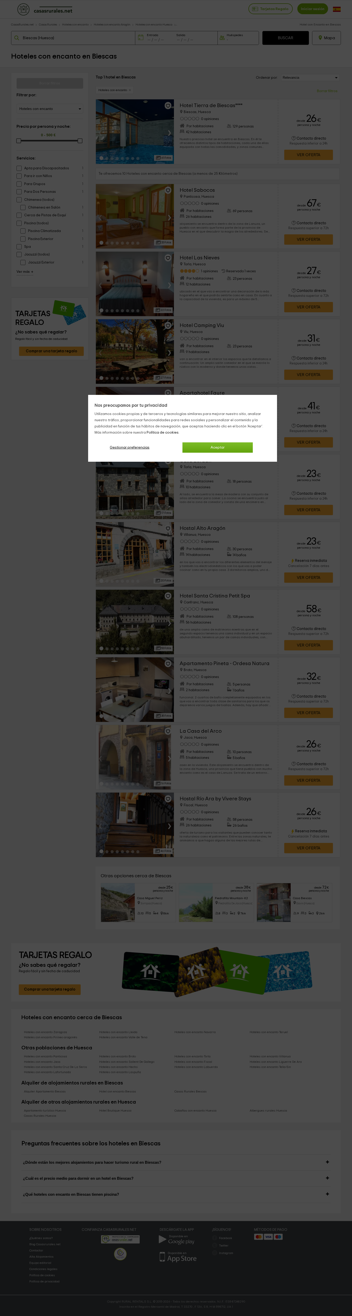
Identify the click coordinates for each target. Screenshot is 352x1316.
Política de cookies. (163, 432)
